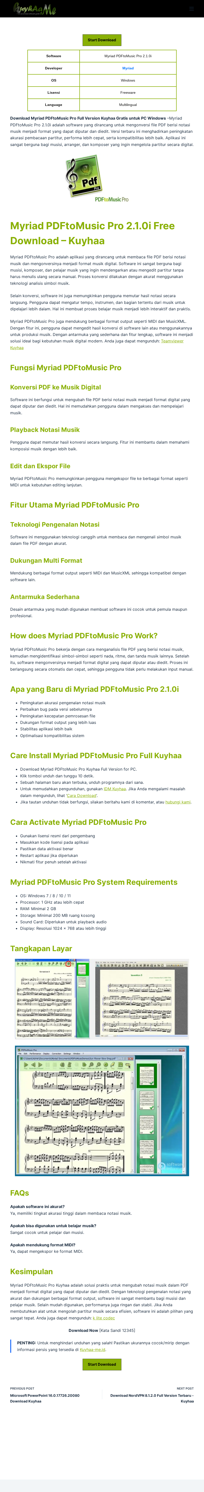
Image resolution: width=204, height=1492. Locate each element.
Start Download (102, 40)
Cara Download (81, 795)
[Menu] (191, 8)
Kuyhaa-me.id (92, 1349)
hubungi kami (178, 801)
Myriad (128, 68)
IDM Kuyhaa (115, 788)
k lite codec (104, 1317)
